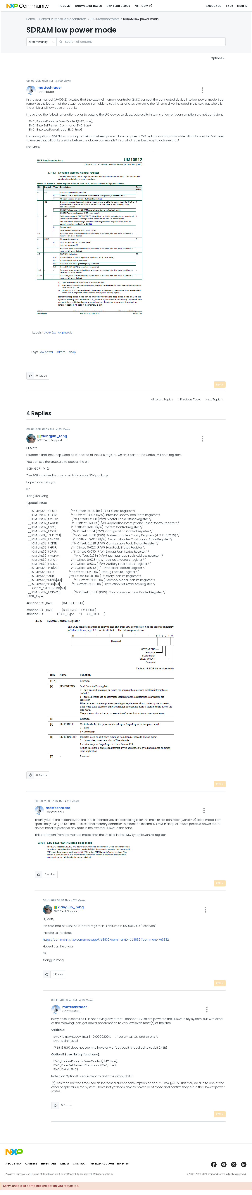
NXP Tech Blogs (118, 6)
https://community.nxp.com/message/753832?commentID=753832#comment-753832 (106, 939)
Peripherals (65, 332)
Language (213, 6)
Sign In (242, 6)
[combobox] (141, 41)
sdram (60, 352)
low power (46, 352)
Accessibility (84, 1174)
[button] (202, 90)
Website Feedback (103, 1174)
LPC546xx (50, 332)
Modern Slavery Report (62, 1174)
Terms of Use (23, 1174)
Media (64, 1163)
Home (30, 19)
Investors (49, 1163)
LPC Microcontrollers (105, 19)
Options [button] (216, 58)
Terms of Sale (39, 1174)
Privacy (10, 1174)
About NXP (14, 1163)
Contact (80, 1163)
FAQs (229, 6)
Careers (31, 1163)
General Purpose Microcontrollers (63, 19)
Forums (64, 6)
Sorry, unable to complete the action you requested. (41, 1186)
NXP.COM (141, 6)
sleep (72, 352)
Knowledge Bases (88, 6)
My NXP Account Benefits (110, 1163)
